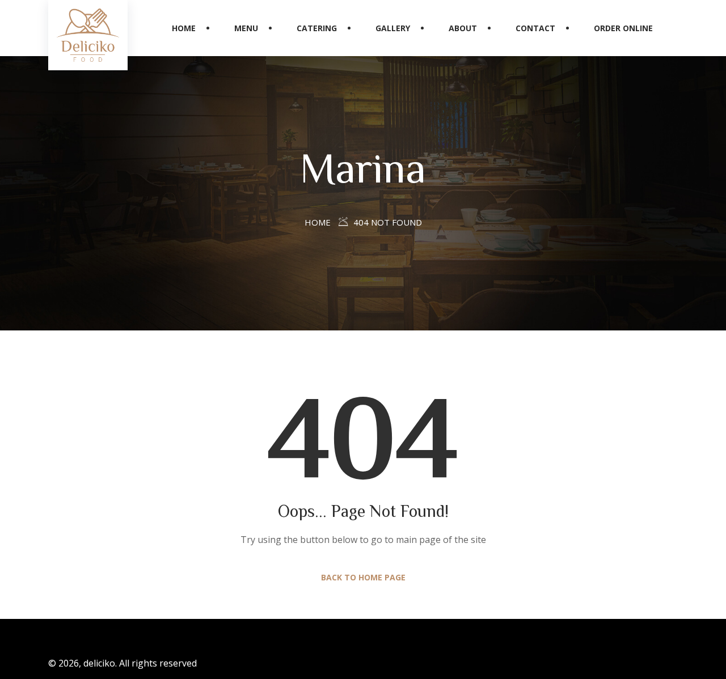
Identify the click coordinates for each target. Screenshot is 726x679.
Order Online (623, 28)
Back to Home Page (363, 577)
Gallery (392, 28)
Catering (317, 28)
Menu (246, 28)
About (463, 28)
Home (184, 28)
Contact (535, 28)
